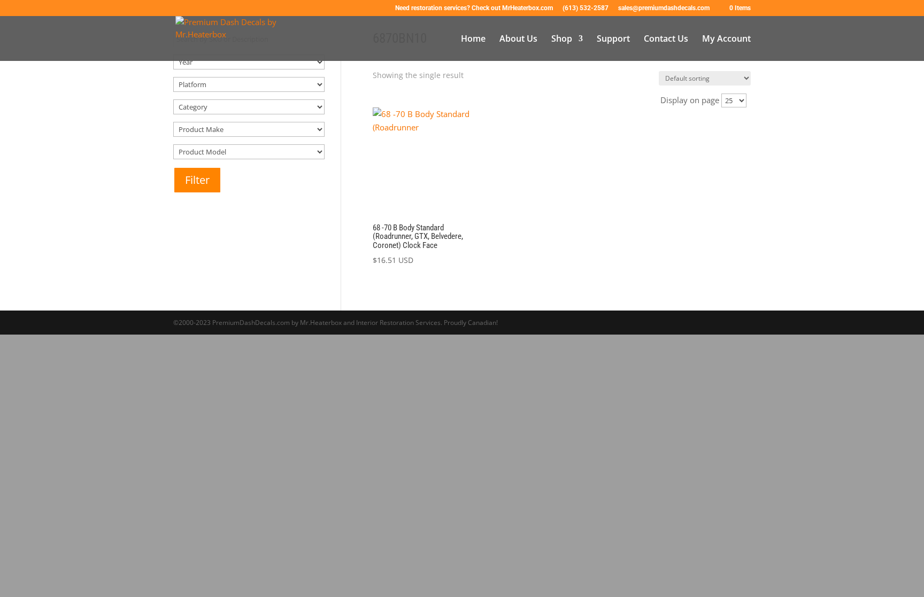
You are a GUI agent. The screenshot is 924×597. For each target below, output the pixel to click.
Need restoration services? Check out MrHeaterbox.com (474, 8)
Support (613, 39)
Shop (561, 39)
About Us (518, 39)
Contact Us (666, 39)
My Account (726, 39)
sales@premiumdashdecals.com (664, 8)
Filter (197, 180)
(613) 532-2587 (586, 8)
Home (473, 39)
